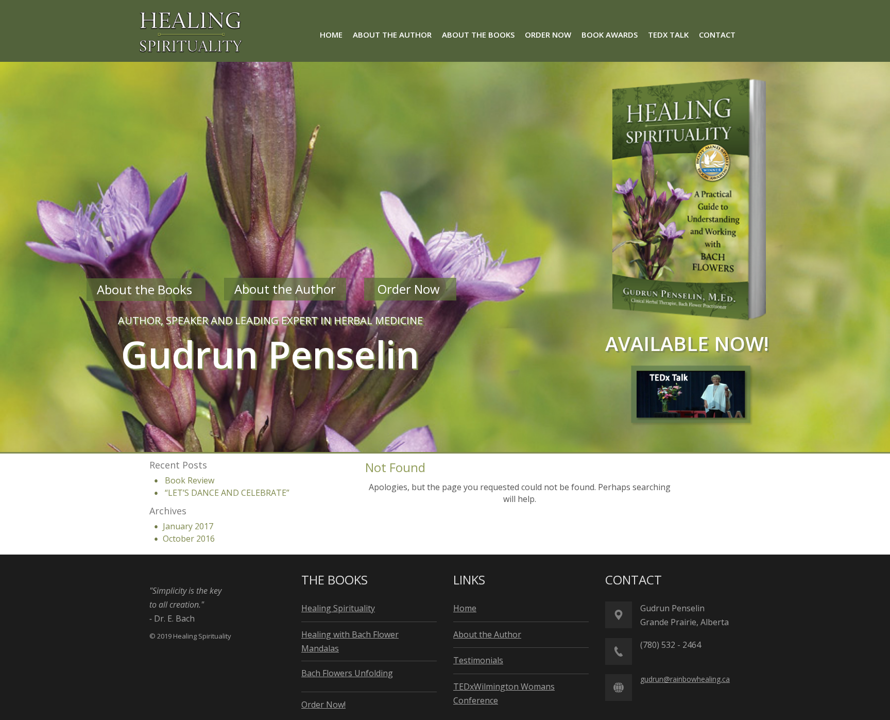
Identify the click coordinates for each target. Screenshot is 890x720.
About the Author (285, 288)
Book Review (189, 480)
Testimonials (478, 660)
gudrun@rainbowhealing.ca (685, 679)
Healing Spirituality (338, 608)
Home (464, 608)
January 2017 (188, 526)
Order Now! (323, 704)
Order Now (410, 288)
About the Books (146, 289)
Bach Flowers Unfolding (347, 673)
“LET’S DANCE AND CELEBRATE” (227, 492)
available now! (687, 343)
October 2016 (189, 538)
